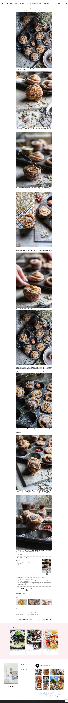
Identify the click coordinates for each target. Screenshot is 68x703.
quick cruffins (27, 614)
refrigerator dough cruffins (34, 614)
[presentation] (17, 639)
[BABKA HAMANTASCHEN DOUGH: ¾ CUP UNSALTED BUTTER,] (60, 672)
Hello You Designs (42, 701)
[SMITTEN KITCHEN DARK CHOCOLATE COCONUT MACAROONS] (38, 672)
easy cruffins (40, 612)
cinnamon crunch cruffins (20, 612)
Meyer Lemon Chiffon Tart (16, 650)
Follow (26, 590)
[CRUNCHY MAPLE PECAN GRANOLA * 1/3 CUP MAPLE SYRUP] (53, 686)
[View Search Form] (66, 3)
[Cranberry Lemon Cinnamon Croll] (34, 602)
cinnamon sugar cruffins (29, 612)
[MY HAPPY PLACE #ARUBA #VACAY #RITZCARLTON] (53, 679)
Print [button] (47, 574)
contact (58, 3)
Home (22, 664)
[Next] (57, 642)
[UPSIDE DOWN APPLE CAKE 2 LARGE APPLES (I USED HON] (60, 686)
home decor (22, 3)
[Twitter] (5, 3)
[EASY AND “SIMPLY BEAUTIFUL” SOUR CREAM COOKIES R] (46, 679)
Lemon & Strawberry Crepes (50, 650)
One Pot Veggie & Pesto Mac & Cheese (45, 619)
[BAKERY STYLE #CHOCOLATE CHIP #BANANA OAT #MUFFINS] (46, 672)
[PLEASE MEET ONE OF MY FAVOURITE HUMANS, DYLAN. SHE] (46, 686)
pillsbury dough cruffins (19, 614)
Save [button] (46, 574)
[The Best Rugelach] (46, 602)
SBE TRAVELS (46, 3)
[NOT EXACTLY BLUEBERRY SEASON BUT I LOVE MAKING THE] (60, 679)
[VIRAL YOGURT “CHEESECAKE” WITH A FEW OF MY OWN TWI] (38, 679)
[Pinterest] (7, 3)
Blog (22, 667)
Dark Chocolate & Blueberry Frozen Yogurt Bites (33, 652)
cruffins (35, 612)
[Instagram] (4, 3)
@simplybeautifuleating (49, 696)
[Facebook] (2, 3)
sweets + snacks (34, 8)
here (51, 250)
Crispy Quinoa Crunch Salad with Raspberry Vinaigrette (24, 619)
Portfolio (24, 669)
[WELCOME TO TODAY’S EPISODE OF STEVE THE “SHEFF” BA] (53, 672)
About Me (23, 666)
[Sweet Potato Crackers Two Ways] (21, 602)
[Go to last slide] (11, 642)
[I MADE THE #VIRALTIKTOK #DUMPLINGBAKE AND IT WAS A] (38, 686)
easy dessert (45, 612)
